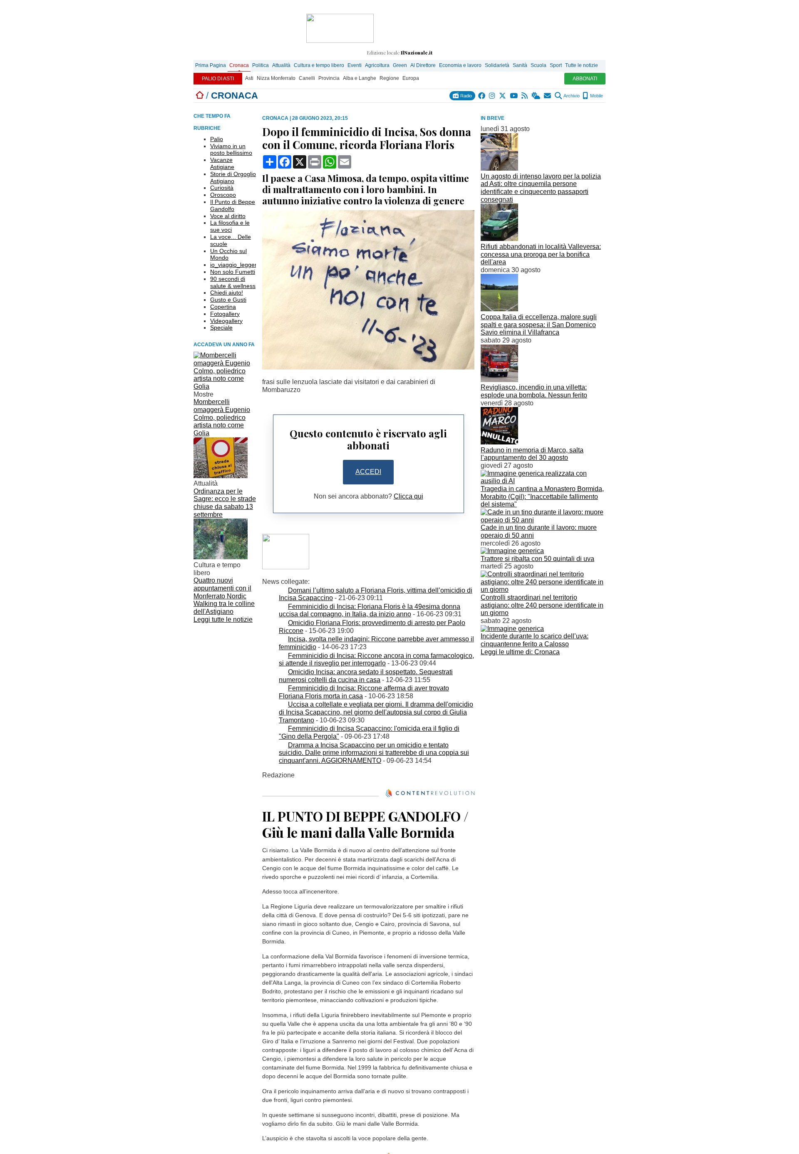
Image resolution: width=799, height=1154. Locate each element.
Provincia (329, 78)
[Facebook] (482, 95)
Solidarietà (497, 65)
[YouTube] (514, 95)
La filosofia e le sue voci (230, 226)
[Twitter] (503, 95)
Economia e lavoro (460, 65)
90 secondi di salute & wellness (233, 282)
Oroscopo (223, 194)
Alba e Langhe (359, 78)
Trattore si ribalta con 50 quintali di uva (537, 558)
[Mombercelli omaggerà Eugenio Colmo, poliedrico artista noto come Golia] (225, 386)
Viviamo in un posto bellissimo (231, 149)
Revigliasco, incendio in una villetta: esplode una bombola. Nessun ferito (534, 391)
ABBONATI (585, 79)
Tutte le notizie (581, 65)
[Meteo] (536, 95)
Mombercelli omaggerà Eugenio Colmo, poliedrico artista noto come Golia (222, 417)
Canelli (307, 78)
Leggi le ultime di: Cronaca (520, 651)
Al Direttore (423, 65)
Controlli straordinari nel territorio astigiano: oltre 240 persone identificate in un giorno (542, 605)
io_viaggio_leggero (235, 264)
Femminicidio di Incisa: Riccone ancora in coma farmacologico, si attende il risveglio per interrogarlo (376, 659)
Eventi (354, 65)
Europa (410, 78)
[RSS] (525, 95)
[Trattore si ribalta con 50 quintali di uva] (512, 550)
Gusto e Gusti (228, 299)
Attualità (281, 65)
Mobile (596, 95)
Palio (216, 139)
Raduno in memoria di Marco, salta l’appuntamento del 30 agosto (532, 454)
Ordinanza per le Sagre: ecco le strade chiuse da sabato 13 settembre (225, 503)
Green (400, 65)
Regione (389, 78)
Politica (260, 65)
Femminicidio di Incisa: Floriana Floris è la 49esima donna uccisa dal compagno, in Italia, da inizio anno (369, 610)
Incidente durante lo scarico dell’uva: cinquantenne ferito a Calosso (534, 640)
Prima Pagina (210, 65)
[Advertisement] (543, 716)
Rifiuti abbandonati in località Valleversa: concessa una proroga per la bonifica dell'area (541, 254)
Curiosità (221, 187)
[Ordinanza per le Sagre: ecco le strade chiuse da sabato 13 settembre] (221, 475)
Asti (249, 78)
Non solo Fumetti (232, 271)
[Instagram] (492, 95)
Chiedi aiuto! (226, 292)
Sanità (520, 65)
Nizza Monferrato (276, 78)
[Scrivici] (548, 95)
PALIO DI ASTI (218, 79)
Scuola (538, 65)
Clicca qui (408, 496)
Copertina (223, 306)
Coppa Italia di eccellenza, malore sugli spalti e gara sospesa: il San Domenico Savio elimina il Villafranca (539, 324)
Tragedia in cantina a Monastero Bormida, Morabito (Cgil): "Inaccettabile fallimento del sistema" (542, 496)
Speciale (221, 327)
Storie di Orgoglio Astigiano (233, 177)
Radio (465, 95)
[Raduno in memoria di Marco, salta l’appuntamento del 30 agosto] (499, 442)
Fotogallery (225, 313)
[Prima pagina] (199, 95)
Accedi (368, 471)
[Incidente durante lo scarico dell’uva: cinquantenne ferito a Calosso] (512, 628)
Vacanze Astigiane (222, 163)
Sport (556, 65)
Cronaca (239, 65)
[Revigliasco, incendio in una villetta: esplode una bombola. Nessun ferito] (499, 379)
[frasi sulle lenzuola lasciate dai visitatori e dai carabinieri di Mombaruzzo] (368, 367)
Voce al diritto (228, 216)
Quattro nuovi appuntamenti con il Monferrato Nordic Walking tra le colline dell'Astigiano (224, 596)
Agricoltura (377, 65)
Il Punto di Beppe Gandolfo (232, 205)
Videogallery (226, 321)
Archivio (571, 95)
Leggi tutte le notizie (223, 619)
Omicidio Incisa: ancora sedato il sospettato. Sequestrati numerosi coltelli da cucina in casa (366, 675)
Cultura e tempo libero (319, 65)
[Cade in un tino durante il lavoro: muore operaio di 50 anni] (543, 520)
